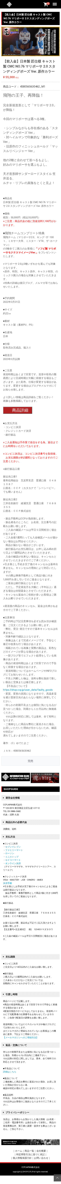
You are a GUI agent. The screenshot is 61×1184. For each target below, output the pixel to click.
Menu (55, 2)
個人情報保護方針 (22, 1158)
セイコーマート (13, 860)
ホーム (18, 1150)
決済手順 (7, 883)
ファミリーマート (14, 850)
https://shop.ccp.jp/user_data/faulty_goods (28, 689)
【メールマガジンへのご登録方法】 (20, 1037)
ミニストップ (11, 857)
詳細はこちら (9, 1071)
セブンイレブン (13, 847)
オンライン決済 (13, 863)
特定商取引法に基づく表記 (30, 1154)
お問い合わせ (41, 1158)
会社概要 (41, 1150)
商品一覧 (29, 1150)
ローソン (9, 853)
